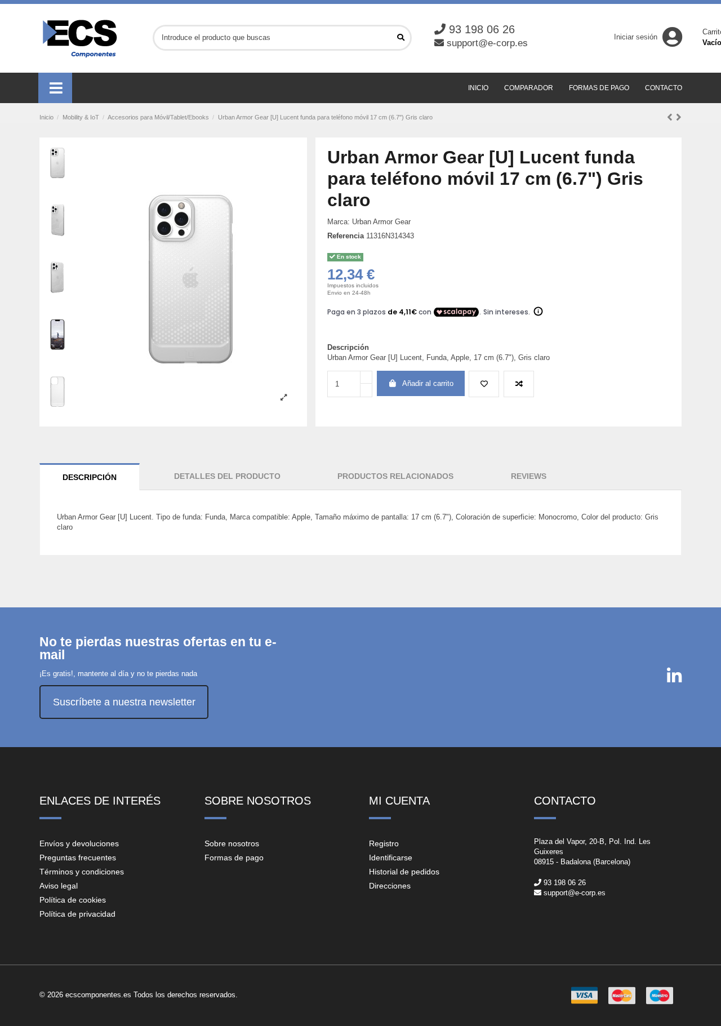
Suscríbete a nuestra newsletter (124, 702)
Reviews (528, 476)
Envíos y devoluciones (79, 843)
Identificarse (390, 857)
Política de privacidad (77, 913)
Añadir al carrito (427, 383)
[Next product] (679, 117)
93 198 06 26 (482, 29)
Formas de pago (234, 857)
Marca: (338, 221)
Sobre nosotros (231, 843)
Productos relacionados (395, 476)
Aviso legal (58, 885)
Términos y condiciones (81, 871)
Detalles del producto (227, 476)
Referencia (345, 236)
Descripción (90, 477)
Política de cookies (72, 899)
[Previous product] (671, 117)
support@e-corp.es (487, 43)
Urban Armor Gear (381, 221)
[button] (55, 88)
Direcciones (390, 885)
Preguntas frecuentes (77, 857)
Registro (384, 843)
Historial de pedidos (404, 871)
